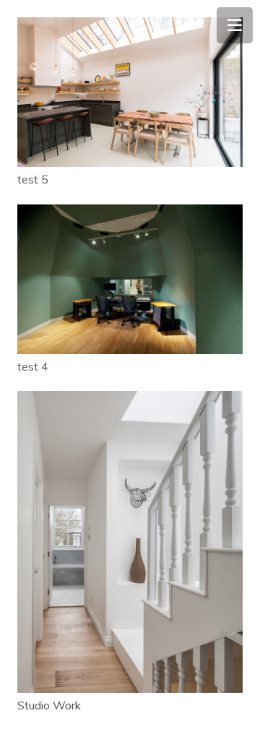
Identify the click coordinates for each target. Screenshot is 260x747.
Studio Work (49, 705)
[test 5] (130, 92)
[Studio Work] (130, 541)
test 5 (32, 179)
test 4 (32, 366)
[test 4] (130, 279)
